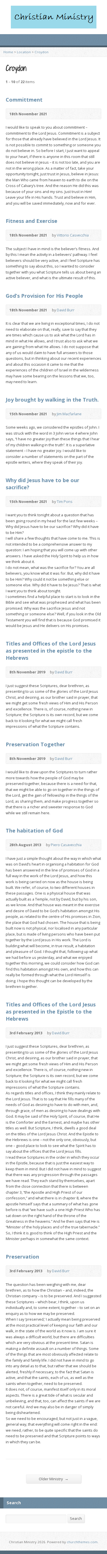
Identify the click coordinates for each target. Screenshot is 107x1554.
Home (8, 52)
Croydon (42, 52)
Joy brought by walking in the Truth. (52, 399)
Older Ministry (53, 1478)
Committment (24, 99)
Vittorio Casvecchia (73, 235)
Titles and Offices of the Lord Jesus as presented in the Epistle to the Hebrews (51, 1011)
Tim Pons (64, 501)
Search (76, 1518)
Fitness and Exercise (31, 220)
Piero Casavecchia (66, 844)
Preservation (22, 1256)
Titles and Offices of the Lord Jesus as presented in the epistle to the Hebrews (51, 650)
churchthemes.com (82, 1542)
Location (24, 52)
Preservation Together (35, 744)
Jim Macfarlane (69, 413)
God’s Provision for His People (44, 295)
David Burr (65, 310)
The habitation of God (34, 830)
